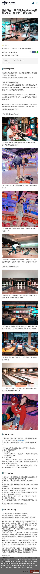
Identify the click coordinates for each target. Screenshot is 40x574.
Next (36, 29)
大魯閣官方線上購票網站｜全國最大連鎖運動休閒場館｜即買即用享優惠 (8, 2)
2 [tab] (21, 40)
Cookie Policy (27, 567)
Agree (36, 571)
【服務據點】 (21, 440)
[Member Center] (33, 3)
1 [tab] (19, 40)
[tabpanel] (20, 29)
